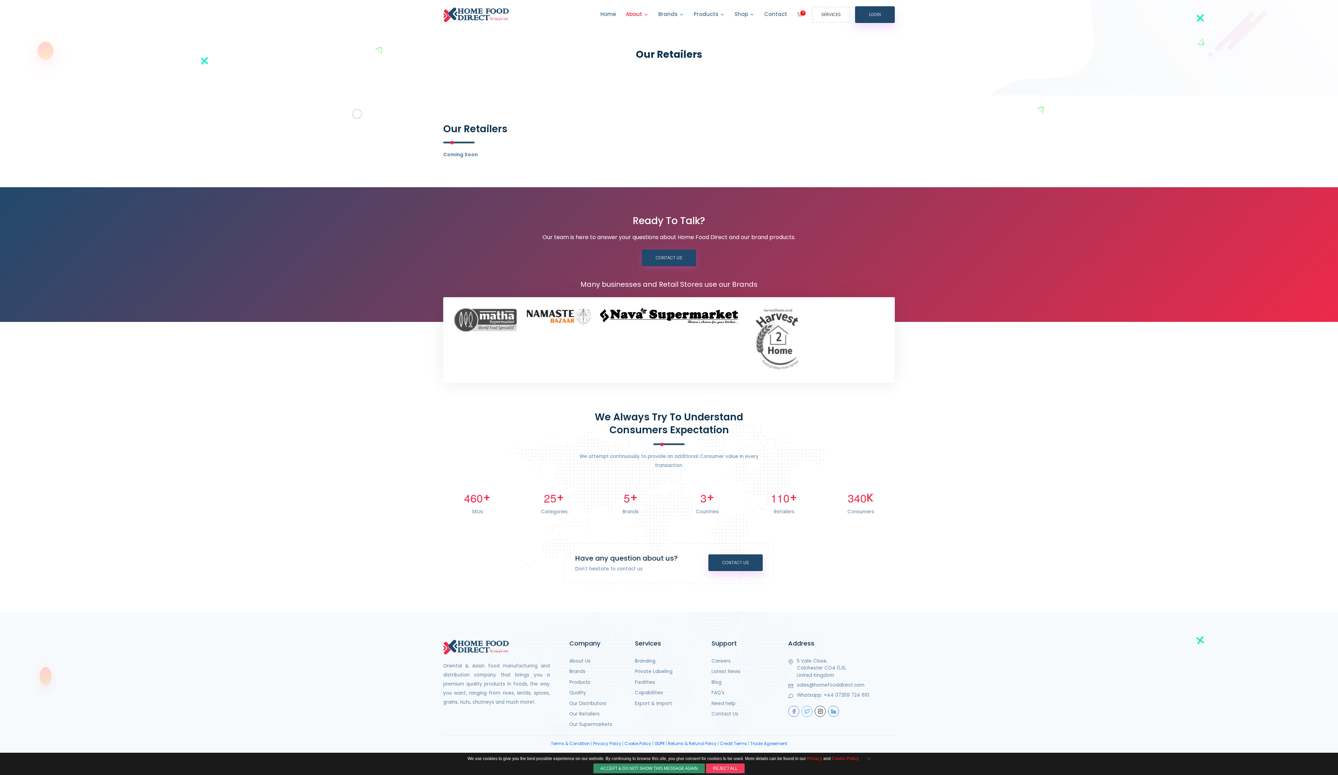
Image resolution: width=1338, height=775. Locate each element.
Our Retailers (584, 714)
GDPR (659, 743)
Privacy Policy (607, 743)
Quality (577, 692)
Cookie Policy (637, 743)
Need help (724, 703)
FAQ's (718, 692)
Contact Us (669, 258)
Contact (775, 14)
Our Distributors (587, 703)
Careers (721, 661)
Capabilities (649, 692)
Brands (668, 14)
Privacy (814, 758)
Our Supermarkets (590, 724)
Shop (742, 14)
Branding (645, 661)
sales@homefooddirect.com (830, 685)
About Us (580, 661)
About (635, 14)
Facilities (645, 682)
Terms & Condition (570, 743)
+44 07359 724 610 (846, 695)
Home (608, 14)
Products (707, 14)
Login (875, 14)
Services (831, 14)
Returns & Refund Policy (692, 743)
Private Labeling (653, 671)
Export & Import (653, 703)
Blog (717, 682)
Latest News (726, 671)
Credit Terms (733, 743)
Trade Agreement (768, 743)
